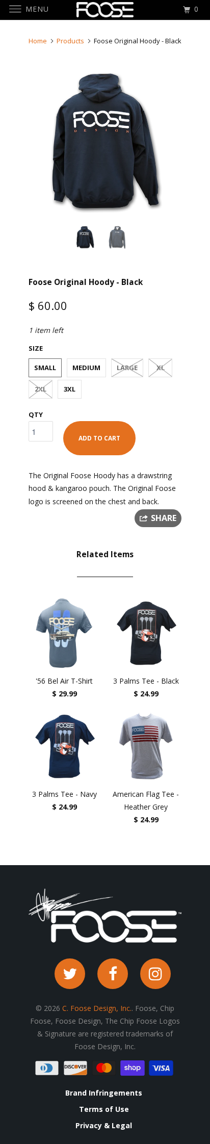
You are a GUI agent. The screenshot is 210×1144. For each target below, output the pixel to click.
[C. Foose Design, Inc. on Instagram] (155, 973)
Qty (36, 414)
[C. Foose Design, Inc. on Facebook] (112, 973)
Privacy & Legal (103, 1126)
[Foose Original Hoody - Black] (105, 140)
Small (45, 367)
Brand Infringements (103, 1093)
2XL (40, 389)
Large (127, 367)
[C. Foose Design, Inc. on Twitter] (70, 973)
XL (160, 367)
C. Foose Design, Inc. (97, 1008)
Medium (86, 367)
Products (70, 40)
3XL (69, 389)
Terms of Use (104, 1109)
